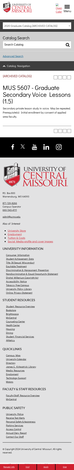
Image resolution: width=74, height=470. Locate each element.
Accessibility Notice (16, 281)
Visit (27, 466)
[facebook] (12, 146)
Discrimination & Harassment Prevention (27, 270)
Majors (9, 381)
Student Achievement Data (20, 258)
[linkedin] (46, 146)
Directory (10, 363)
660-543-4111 (10, 210)
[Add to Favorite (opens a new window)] (55, 77)
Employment (15, 234)
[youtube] (34, 146)
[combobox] (37, 25)
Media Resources (15, 370)
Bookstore (11, 310)
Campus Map (13, 355)
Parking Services (14, 425)
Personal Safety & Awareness (20, 421)
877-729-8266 (10, 203)
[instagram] (59, 146)
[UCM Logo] (37, 175)
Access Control (13, 429)
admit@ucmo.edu (11, 216)
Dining (9, 332)
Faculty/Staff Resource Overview (23, 395)
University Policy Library (19, 289)
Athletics (10, 340)
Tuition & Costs (16, 238)
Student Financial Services (20, 336)
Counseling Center (15, 321)
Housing (10, 329)
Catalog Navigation (18, 66)
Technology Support (16, 378)
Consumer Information (18, 255)
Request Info (9, 466)
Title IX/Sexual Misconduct (20, 262)
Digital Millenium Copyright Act (22, 277)
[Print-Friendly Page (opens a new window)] (64, 77)
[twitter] (23, 146)
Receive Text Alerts (15, 417)
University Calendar (16, 359)
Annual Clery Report (16, 433)
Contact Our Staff (15, 436)
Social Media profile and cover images (30, 241)
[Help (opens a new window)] (69, 77)
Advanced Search (13, 56)
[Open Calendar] (59, 8)
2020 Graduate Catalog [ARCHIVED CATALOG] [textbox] (30, 26)
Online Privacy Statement (19, 292)
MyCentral (11, 317)
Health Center (13, 325)
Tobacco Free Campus (17, 285)
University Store (17, 230)
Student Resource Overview (20, 306)
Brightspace (12, 314)
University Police (14, 414)
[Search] (67, 44)
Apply (46, 466)
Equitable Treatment (16, 266)
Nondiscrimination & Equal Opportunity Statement (32, 273)
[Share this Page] (60, 77)
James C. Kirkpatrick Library (21, 366)
